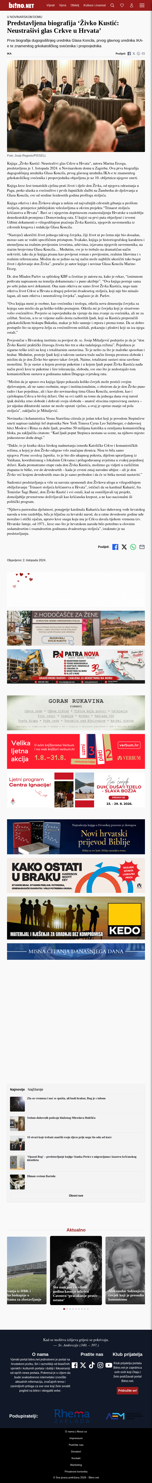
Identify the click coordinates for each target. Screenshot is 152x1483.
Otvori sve (76, 1195)
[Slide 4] (73, 1309)
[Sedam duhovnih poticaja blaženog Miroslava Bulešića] (17, 1123)
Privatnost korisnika (76, 1471)
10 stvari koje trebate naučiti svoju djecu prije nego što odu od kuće (69, 1137)
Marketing (76, 1464)
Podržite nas (76, 1444)
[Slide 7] (82, 1309)
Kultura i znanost (95, 5)
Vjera (62, 5)
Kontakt (76, 1458)
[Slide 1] (64, 1309)
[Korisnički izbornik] (132, 5)
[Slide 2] (67, 1309)
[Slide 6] (79, 1309)
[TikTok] (92, 1366)
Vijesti (51, 5)
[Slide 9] (88, 1309)
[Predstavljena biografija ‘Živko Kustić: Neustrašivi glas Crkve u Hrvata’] (76, 106)
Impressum (76, 1438)
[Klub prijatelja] (122, 5)
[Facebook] (74, 1366)
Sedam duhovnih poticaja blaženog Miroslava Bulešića (61, 1117)
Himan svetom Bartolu (41, 1176)
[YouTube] (108, 1366)
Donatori (76, 1451)
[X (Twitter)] (83, 1366)
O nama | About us (76, 1431)
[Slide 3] (70, 1309)
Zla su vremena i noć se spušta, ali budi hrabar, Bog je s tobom (66, 1098)
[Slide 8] (85, 1309)
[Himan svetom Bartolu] (17, 1182)
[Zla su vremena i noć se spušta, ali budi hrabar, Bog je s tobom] (17, 1104)
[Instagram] (100, 1366)
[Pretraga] (112, 5)
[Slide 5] (76, 1309)
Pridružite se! (127, 1390)
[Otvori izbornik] (142, 5)
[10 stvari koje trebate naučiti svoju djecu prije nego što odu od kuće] (17, 1143)
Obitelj (75, 5)
